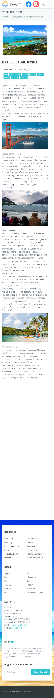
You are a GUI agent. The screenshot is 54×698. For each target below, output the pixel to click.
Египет (7, 577)
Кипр (29, 573)
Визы (6, 550)
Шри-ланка (31, 577)
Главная (5, 17)
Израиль (8, 592)
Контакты (8, 538)
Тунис (29, 581)
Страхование (32, 550)
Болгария (8, 588)
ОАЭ (6, 581)
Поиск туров (9, 542)
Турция (7, 573)
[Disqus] (25, 417)
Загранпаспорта (11, 554)
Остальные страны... (36, 592)
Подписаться (40, 672)
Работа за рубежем (35, 554)
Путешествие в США (34, 17)
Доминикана (32, 588)
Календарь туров (11, 546)
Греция (30, 585)
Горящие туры (33, 538)
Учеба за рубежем (35, 557)
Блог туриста (17, 17)
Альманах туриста (34, 542)
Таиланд (8, 585)
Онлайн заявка (10, 557)
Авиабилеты (32, 546)
